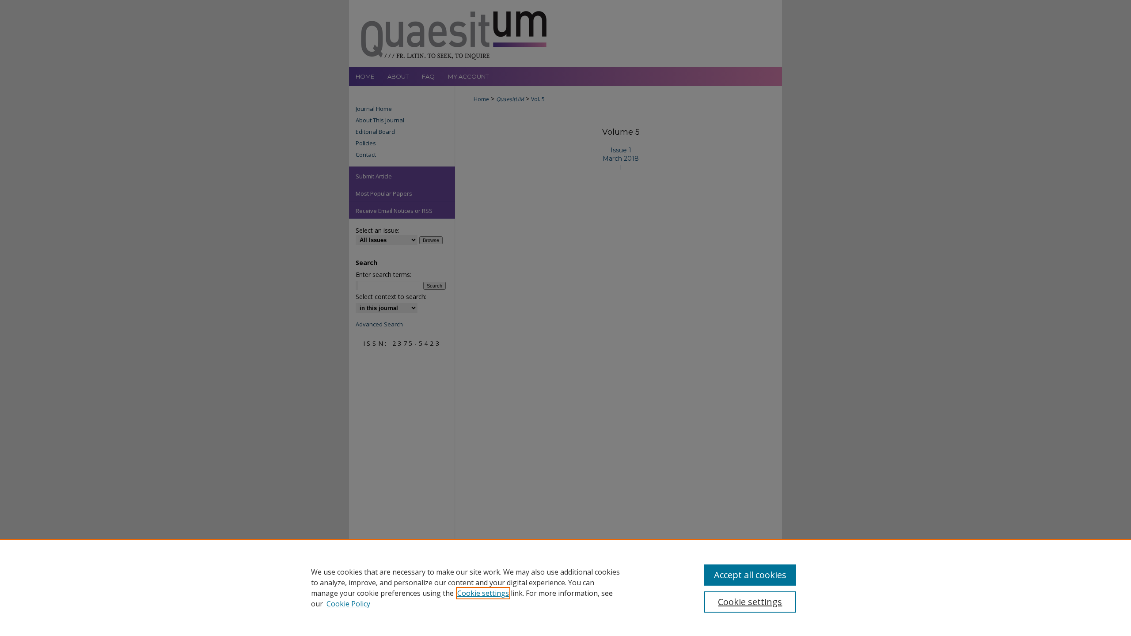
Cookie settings (483, 593)
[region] (565, 587)
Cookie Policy (348, 604)
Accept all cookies (750, 575)
